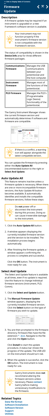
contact (37, 381)
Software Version (14, 407)
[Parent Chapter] (42, 7)
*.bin (21, 336)
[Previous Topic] (38, 7)
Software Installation (16, 404)
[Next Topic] (47, 7)
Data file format (13, 401)
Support (9, 410)
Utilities (9, 413)
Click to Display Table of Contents (18, 2)
